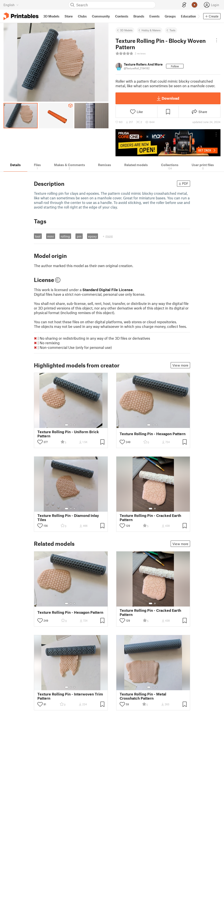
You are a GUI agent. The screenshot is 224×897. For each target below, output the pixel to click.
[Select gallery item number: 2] (71, 425)
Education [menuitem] (188, 16)
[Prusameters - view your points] (194, 5)
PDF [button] (185, 183)
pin (79, 236)
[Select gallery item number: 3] (74, 425)
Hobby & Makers (151, 30)
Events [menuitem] (154, 16)
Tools (172, 30)
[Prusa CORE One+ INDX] (168, 142)
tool (37, 236)
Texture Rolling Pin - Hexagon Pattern (153, 434)
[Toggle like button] (40, 442)
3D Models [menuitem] (51, 16)
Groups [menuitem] (170, 16)
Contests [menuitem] (121, 16)
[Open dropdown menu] (216, 40)
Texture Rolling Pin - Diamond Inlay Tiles (68, 517)
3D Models (126, 30)
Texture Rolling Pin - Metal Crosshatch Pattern (143, 696)
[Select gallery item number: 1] (66, 425)
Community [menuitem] (101, 16)
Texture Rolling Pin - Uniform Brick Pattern (68, 434)
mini (50, 236)
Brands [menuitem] (138, 16)
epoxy (92, 236)
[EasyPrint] (184, 5)
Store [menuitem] (69, 16)
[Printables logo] (21, 16)
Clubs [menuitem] (82, 16)
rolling (65, 236)
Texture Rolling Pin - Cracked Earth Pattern (150, 517)
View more (180, 365)
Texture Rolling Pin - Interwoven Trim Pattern (70, 696)
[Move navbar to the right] (198, 16)
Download (170, 98)
